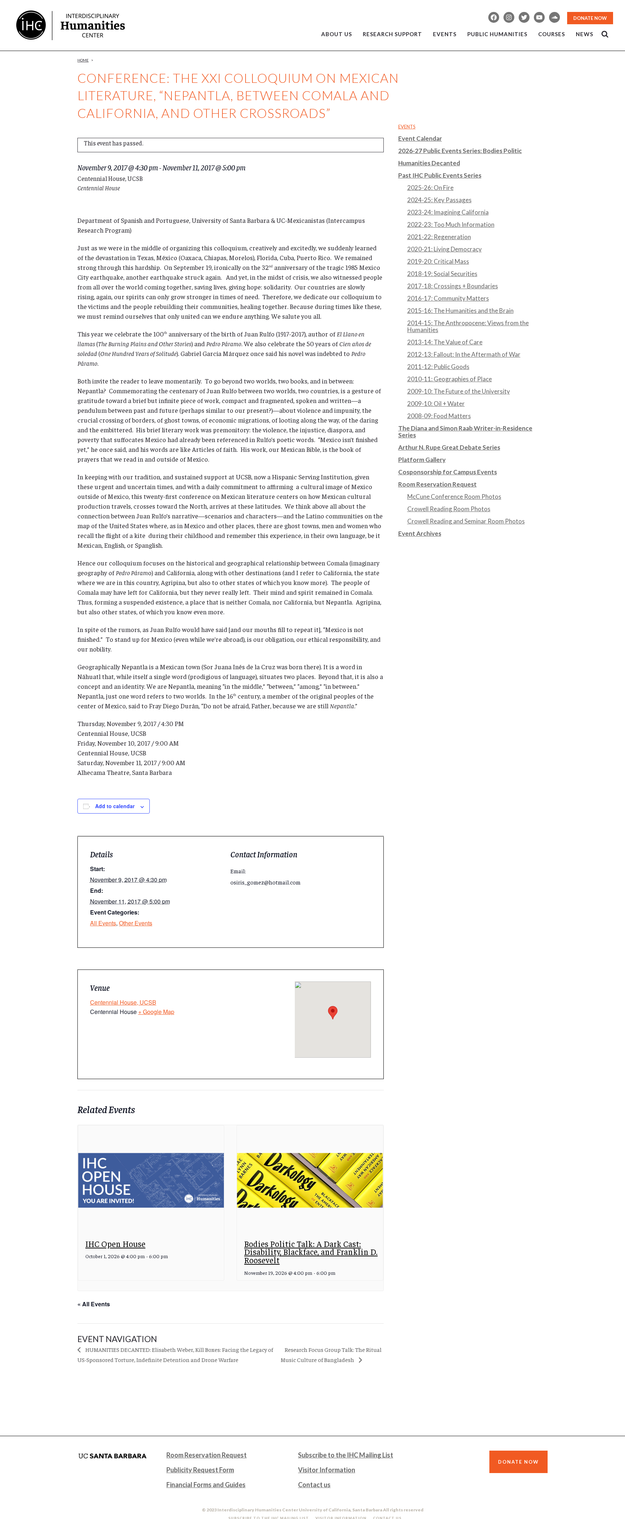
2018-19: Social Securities (442, 273)
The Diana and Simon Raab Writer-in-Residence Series (465, 431)
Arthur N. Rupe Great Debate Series (449, 447)
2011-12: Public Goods (438, 366)
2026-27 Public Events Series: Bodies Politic (460, 150)
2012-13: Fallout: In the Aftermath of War (463, 354)
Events (407, 127)
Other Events (135, 923)
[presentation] (151, 1180)
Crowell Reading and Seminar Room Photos (466, 521)
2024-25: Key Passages (439, 200)
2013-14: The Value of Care (444, 342)
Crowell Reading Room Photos (448, 509)
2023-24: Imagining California (448, 212)
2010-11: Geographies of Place (449, 379)
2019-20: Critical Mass (438, 261)
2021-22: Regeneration (439, 237)
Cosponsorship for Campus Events (447, 472)
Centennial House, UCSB (123, 1002)
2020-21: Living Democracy (444, 249)
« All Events (93, 1304)
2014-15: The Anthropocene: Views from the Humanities (468, 326)
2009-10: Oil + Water (436, 403)
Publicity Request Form (200, 1470)
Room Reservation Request (437, 484)
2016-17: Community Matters (448, 298)
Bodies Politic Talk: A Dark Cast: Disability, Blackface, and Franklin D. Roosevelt (311, 1251)
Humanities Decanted (429, 163)
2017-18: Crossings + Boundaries (452, 286)
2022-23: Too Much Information (450, 224)
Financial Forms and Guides (206, 1485)
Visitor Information (326, 1470)
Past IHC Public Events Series (439, 175)
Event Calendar (420, 138)
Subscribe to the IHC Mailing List (345, 1455)
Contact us (314, 1485)
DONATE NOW (590, 18)
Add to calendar (115, 806)
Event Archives (419, 533)
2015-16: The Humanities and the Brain (460, 310)
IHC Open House (115, 1243)
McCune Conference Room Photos (454, 496)
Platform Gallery (422, 459)
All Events (103, 923)
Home (83, 60)
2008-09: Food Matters (439, 416)
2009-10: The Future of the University (458, 391)
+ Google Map (156, 1011)
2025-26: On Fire (430, 187)
